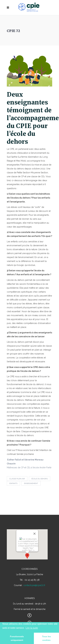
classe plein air (17, 479)
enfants (13, 483)
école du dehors (39, 479)
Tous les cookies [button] (46, 638)
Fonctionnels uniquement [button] (17, 638)
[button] (27, 556)
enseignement (31, 483)
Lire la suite (32, 628)
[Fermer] (34, 533)
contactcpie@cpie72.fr (34, 585)
